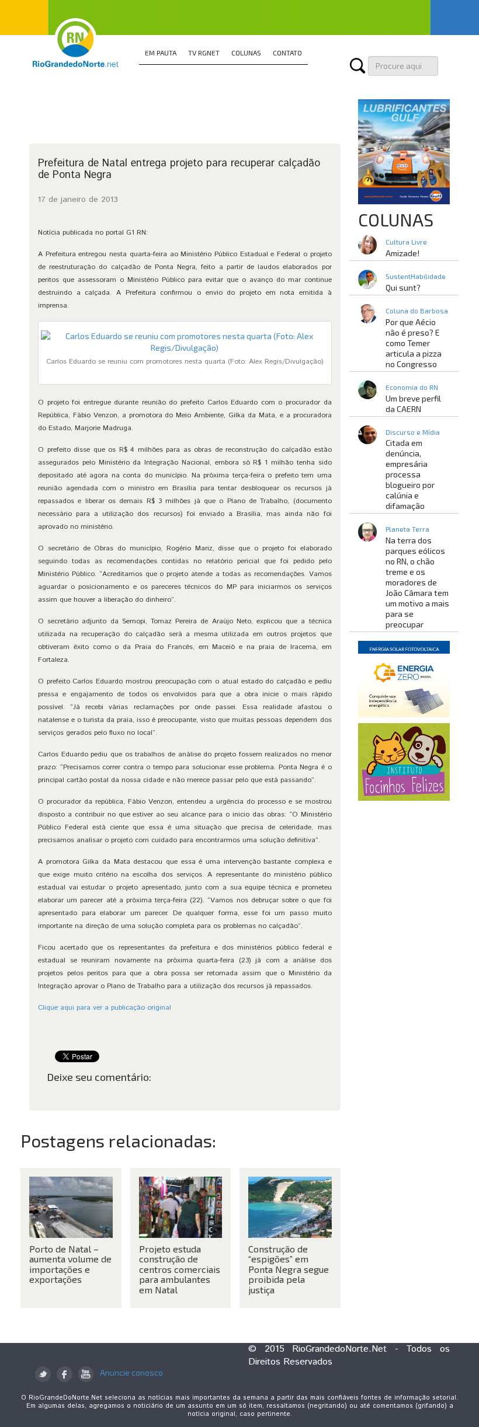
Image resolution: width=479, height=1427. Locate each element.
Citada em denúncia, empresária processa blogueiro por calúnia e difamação (410, 474)
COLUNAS (246, 52)
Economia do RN (412, 387)
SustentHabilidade (416, 276)
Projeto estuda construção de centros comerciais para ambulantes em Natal (179, 1269)
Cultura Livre (406, 242)
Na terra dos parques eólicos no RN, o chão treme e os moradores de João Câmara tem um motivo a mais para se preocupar (417, 582)
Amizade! (402, 253)
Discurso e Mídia (413, 432)
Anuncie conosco (131, 1372)
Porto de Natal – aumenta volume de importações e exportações (70, 1264)
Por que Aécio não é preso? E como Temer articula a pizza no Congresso (414, 343)
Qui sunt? (403, 287)
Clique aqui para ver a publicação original (104, 1008)
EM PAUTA (160, 52)
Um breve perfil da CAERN (413, 403)
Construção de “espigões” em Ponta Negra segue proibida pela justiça (288, 1269)
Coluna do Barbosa (417, 310)
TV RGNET (204, 52)
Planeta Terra (407, 529)
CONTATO (287, 52)
